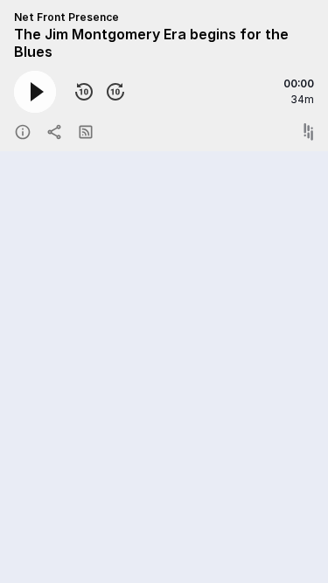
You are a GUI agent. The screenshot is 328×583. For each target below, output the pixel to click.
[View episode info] (22, 132)
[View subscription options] (85, 132)
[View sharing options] (54, 132)
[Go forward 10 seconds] (115, 92)
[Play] (35, 92)
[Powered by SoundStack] (309, 132)
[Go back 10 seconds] (84, 92)
